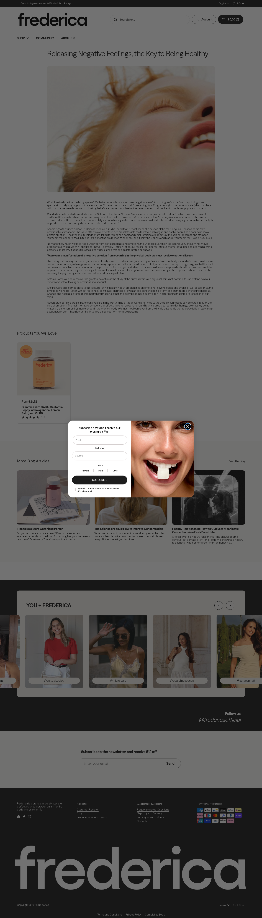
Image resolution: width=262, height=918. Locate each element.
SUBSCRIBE (99, 480)
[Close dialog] (188, 426)
